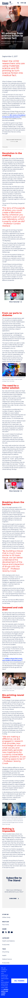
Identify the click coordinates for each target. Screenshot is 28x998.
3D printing (5, 952)
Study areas (5, 944)
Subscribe (13, 898)
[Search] (18, 2)
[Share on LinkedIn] (9, 932)
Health (4, 955)
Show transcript (14, 301)
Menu (22, 2)
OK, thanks (19, 981)
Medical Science (7, 959)
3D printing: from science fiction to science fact (14, 149)
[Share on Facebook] (3, 932)
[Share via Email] (12, 932)
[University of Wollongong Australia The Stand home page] (7, 3)
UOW (3, 149)
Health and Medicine (8, 941)
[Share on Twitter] (6, 932)
